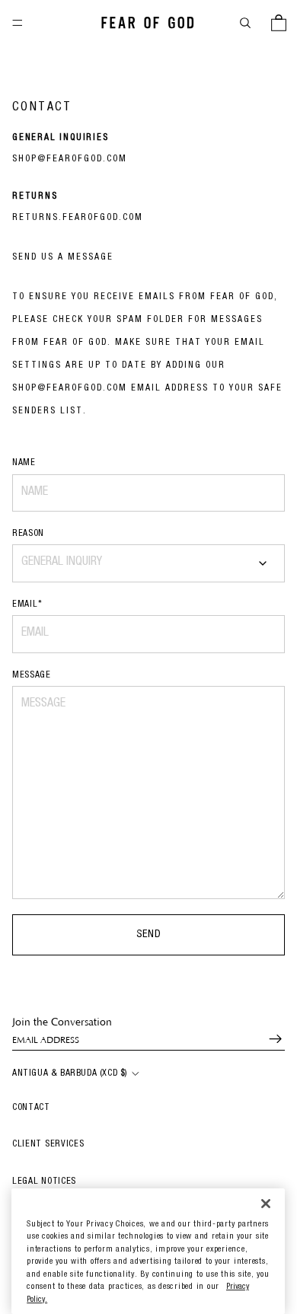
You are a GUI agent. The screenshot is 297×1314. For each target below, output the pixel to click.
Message (31, 675)
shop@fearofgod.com (69, 388)
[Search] (245, 23)
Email (27, 604)
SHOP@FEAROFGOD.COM (69, 159)
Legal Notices (44, 1181)
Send (148, 935)
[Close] (266, 1204)
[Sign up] (269, 1039)
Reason (28, 533)
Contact (31, 1107)
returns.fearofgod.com (77, 217)
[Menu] (17, 22)
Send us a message (62, 257)
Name (24, 462)
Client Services (48, 1144)
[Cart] (278, 23)
